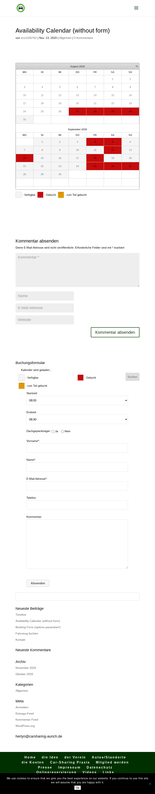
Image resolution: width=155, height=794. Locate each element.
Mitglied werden (112, 762)
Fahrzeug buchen (27, 633)
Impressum (69, 767)
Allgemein (65, 37)
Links (108, 772)
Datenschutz (100, 767)
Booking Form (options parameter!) (38, 627)
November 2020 (26, 667)
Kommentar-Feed (27, 719)
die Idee (50, 757)
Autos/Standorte (109, 757)
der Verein (75, 757)
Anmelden (22, 707)
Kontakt (20, 639)
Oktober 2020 (24, 674)
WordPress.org (25, 725)
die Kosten (33, 762)
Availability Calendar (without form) (38, 620)
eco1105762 (29, 37)
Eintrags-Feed (25, 713)
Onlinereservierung (56, 772)
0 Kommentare (83, 37)
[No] (150, 784)
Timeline (21, 614)
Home (30, 757)
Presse (45, 767)
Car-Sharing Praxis (70, 762)
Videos (90, 772)
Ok (77, 787)
